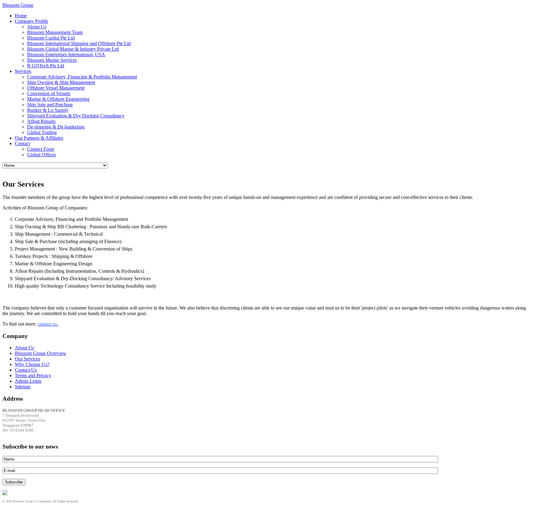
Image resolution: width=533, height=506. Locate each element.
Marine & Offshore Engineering (58, 99)
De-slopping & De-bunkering (56, 126)
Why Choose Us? (32, 364)
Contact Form (40, 149)
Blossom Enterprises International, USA (66, 54)
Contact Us (26, 370)
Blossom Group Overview (40, 353)
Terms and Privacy (33, 375)
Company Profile (31, 21)
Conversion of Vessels (48, 93)
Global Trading (42, 132)
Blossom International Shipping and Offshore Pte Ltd (79, 43)
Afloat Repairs (41, 121)
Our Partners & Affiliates (39, 138)
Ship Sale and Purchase (50, 104)
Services (23, 71)
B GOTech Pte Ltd (45, 65)
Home (21, 15)
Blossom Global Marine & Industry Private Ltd (73, 49)
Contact (22, 143)
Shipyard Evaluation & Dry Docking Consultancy (76, 115)
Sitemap (23, 386)
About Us (36, 26)
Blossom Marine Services (52, 60)
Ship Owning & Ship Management (61, 82)
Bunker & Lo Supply (47, 110)
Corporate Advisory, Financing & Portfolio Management (82, 76)
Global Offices (41, 154)
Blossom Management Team (55, 32)
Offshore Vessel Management (56, 88)
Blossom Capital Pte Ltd (51, 37)
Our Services (27, 358)
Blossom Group (17, 5)
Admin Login (28, 381)
